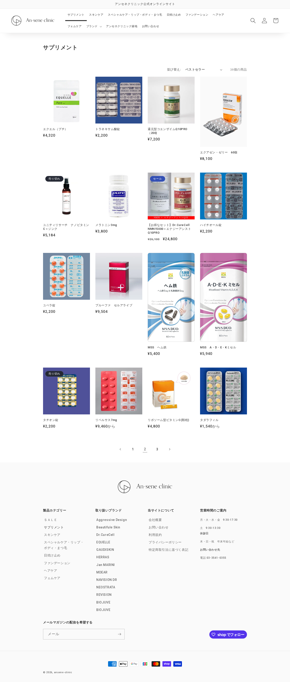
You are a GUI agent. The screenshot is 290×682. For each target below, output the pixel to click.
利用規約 (155, 534)
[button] (94, 26)
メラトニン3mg (106, 225)
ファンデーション (57, 563)
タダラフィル (209, 420)
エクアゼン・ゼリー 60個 (218, 152)
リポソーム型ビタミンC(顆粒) (168, 420)
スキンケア (52, 534)
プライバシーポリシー (165, 542)
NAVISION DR (106, 579)
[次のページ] (169, 449)
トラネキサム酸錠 (107, 129)
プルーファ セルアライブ (113, 305)
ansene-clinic (63, 672)
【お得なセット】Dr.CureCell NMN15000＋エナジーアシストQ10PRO (169, 228)
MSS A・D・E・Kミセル (218, 347)
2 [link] (145, 449)
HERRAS (102, 557)
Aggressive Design (111, 519)
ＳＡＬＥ (50, 519)
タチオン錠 (50, 420)
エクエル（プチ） (55, 129)
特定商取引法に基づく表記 (168, 549)
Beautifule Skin (108, 527)
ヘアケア (50, 570)
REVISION (104, 594)
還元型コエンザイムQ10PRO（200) (167, 131)
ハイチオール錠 (211, 225)
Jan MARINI (105, 564)
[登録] (119, 634)
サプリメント (54, 527)
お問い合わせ (159, 527)
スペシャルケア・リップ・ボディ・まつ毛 (64, 544)
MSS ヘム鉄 (157, 347)
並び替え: (174, 69)
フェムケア (52, 578)
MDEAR (102, 572)
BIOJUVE (103, 602)
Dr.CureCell (105, 534)
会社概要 (155, 519)
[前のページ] (121, 449)
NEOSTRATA (105, 587)
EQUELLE (103, 542)
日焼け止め (52, 555)
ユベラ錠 (49, 305)
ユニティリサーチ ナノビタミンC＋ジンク (66, 227)
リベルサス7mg (106, 420)
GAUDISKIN (105, 549)
